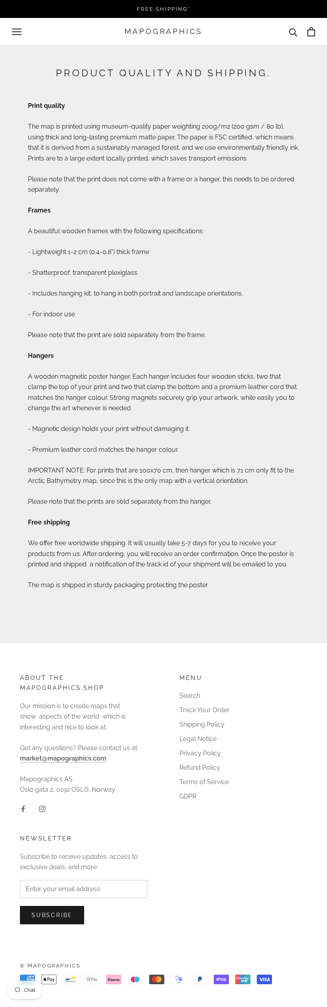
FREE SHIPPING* (163, 9)
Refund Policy (199, 767)
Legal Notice (198, 739)
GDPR (187, 796)
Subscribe (52, 915)
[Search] (293, 32)
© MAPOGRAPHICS (50, 966)
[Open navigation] (17, 31)
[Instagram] (42, 808)
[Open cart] (311, 31)
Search (189, 695)
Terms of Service (204, 782)
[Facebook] (23, 808)
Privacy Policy (200, 753)
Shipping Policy (202, 724)
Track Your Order (204, 710)
